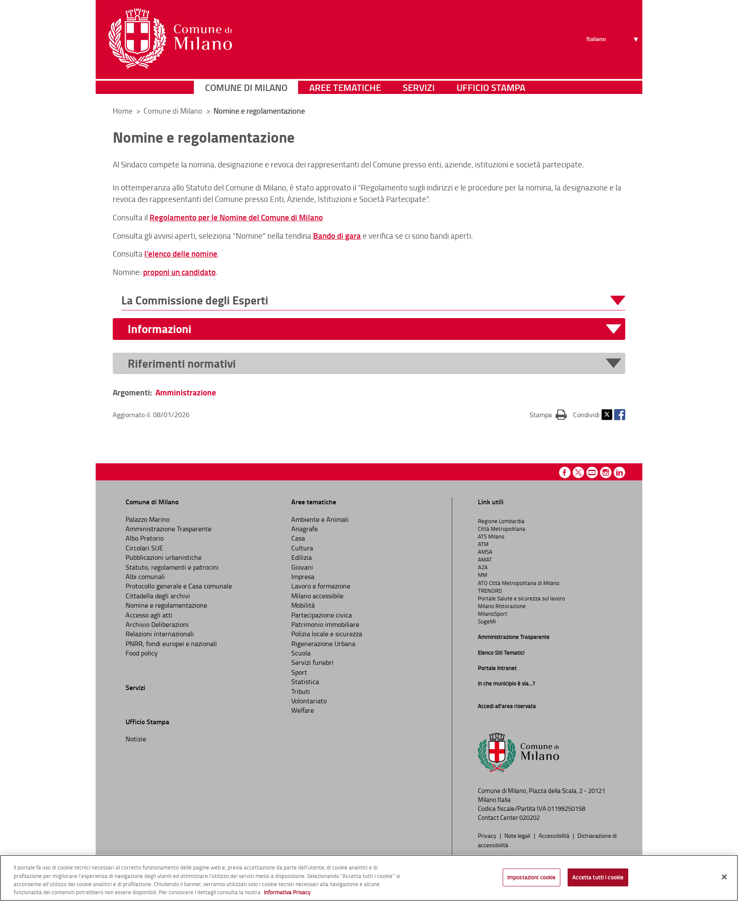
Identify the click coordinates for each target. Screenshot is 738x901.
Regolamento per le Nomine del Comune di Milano (236, 217)
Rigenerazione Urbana (323, 643)
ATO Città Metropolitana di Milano (518, 583)
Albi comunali (145, 576)
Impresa (302, 576)
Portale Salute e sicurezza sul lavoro (521, 598)
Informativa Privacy (287, 892)
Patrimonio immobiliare (325, 624)
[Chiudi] (724, 876)
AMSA (485, 552)
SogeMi (487, 621)
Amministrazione (185, 392)
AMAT (485, 559)
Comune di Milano (246, 87)
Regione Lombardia (501, 521)
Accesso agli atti (149, 615)
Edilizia (301, 557)
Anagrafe (304, 528)
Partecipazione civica (321, 615)
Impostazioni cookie (531, 877)
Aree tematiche (345, 87)
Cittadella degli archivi (158, 595)
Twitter (606, 414)
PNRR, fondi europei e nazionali (171, 643)
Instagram (606, 472)
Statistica (305, 681)
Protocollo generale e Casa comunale (179, 586)
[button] (373, 300)
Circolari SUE (144, 548)
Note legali (518, 835)
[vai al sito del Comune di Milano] (170, 39)
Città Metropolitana (501, 528)
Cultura (302, 548)
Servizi (419, 87)
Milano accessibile (317, 595)
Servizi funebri (312, 662)
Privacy (488, 835)
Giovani (302, 567)
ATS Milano (491, 536)
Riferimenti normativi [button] (182, 364)
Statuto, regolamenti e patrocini (172, 567)
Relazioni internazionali (160, 633)
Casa (298, 538)
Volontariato (309, 700)
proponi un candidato (179, 272)
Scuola (300, 653)
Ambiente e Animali (319, 519)
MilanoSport (492, 613)
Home (122, 110)
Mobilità (303, 605)
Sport (299, 672)
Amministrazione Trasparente (168, 528)
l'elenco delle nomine (180, 253)
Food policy (142, 653)
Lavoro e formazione (320, 586)
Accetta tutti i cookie (598, 877)
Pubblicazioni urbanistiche (164, 557)
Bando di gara (337, 235)
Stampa (548, 414)
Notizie (136, 738)
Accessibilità (555, 835)
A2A (483, 567)
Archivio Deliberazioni (157, 624)
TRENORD (490, 590)
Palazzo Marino (148, 519)
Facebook (619, 414)
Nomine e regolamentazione (166, 605)
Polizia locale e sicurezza (326, 633)
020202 (529, 817)
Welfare (302, 710)
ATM (483, 544)
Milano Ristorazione (502, 606)
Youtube (592, 472)
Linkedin (619, 472)
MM (482, 575)
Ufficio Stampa (491, 87)
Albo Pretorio (145, 538)
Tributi (300, 691)
